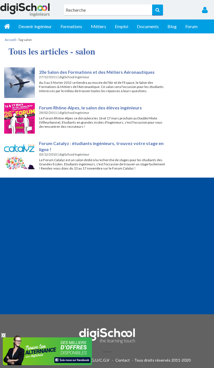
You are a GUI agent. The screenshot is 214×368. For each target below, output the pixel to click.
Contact (122, 360)
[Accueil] (7, 26)
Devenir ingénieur (35, 26)
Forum (191, 26)
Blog (172, 26)
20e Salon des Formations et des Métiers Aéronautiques (97, 72)
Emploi (121, 26)
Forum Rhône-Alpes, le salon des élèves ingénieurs (90, 107)
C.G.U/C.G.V (99, 360)
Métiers (98, 26)
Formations (71, 26)
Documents (148, 26)
